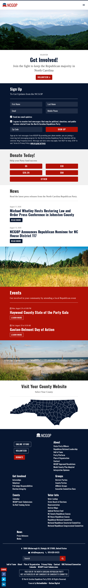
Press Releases (22, 535)
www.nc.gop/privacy (37, 143)
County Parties (61, 483)
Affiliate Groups (61, 486)
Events (16, 495)
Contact (57, 461)
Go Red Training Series (21, 504)
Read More (16, 220)
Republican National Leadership (65, 449)
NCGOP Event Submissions (22, 501)
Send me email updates (22, 117)
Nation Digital (54, 583)
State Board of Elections (57, 501)
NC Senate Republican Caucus (59, 513)
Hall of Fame (58, 452)
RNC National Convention (71, 564)
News (19, 532)
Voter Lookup (53, 499)
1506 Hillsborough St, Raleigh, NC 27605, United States (45, 548)
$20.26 (26, 172)
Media (19, 538)
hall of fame (11, 564)
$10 (62, 166)
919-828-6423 (53, 552)
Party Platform (59, 455)
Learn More (16, 317)
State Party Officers (61, 446)
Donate (19, 457)
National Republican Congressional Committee (65, 525)
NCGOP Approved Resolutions (64, 464)
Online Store (22, 444)
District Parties (61, 480)
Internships (16, 480)
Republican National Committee (60, 519)
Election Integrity (19, 489)
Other (44, 179)
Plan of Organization (61, 458)
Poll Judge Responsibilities (22, 486)
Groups (59, 476)
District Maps (53, 507)
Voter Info (53, 495)
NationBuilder (42, 583)
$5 (26, 166)
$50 (62, 172)
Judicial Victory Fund (55, 510)
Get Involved (19, 476)
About (57, 442)
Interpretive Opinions (62, 470)
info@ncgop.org (37, 552)
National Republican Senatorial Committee (64, 522)
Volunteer (43, 77)
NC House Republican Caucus (59, 516)
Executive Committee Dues (65, 489)
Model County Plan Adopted (64, 467)
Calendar (16, 499)
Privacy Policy (46, 564)
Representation (54, 504)
